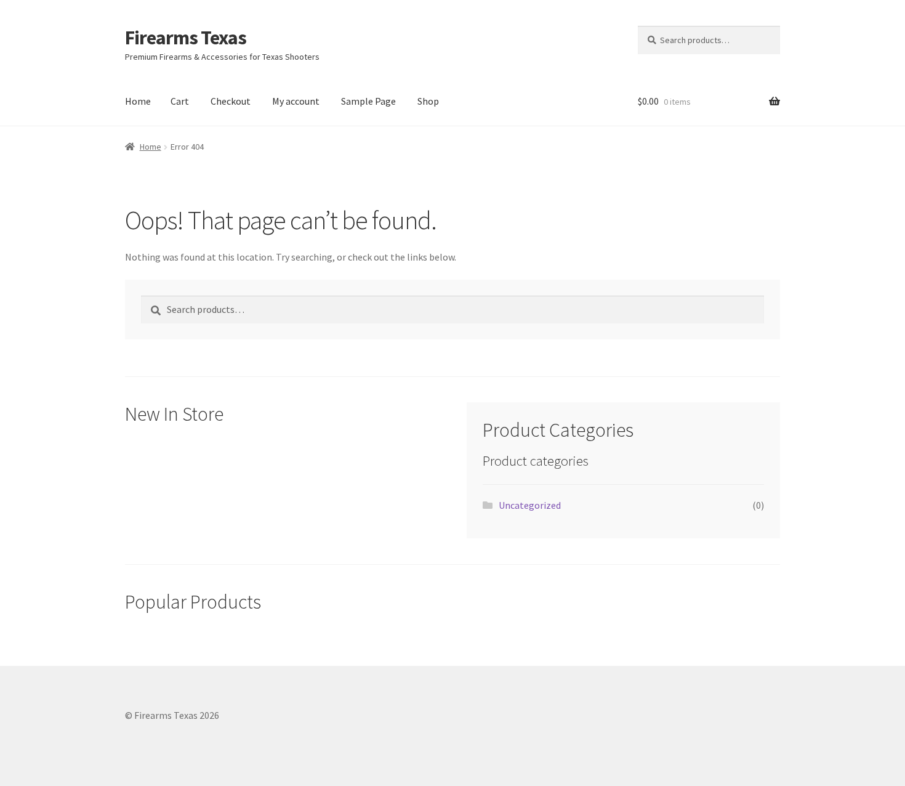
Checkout (231, 101)
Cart (180, 101)
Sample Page (368, 101)
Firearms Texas (185, 37)
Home (138, 101)
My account (296, 101)
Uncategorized (530, 505)
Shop (428, 101)
